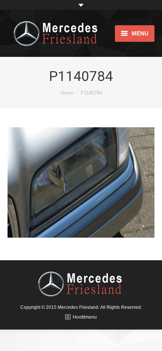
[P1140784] (81, 182)
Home (66, 93)
